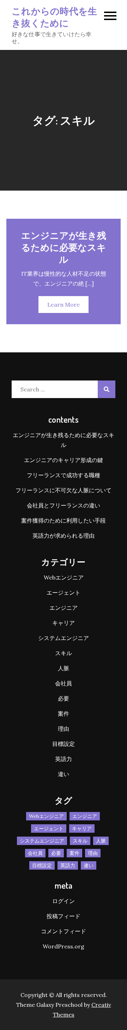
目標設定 (63, 743)
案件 (63, 713)
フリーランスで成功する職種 (63, 475)
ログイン (63, 900)
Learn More (63, 304)
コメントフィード (63, 931)
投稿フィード (63, 916)
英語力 (63, 758)
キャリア (63, 622)
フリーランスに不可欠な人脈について (63, 490)
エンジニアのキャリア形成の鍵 (63, 459)
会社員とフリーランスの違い (63, 505)
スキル (63, 653)
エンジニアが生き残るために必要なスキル (63, 247)
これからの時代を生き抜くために (54, 16)
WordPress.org (63, 946)
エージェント (63, 592)
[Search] (106, 389)
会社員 (63, 683)
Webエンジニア (64, 577)
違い (63, 774)
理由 (63, 728)
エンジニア (63, 607)
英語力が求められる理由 (63, 535)
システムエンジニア (63, 637)
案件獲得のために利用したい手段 (63, 520)
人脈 (63, 668)
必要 (63, 698)
